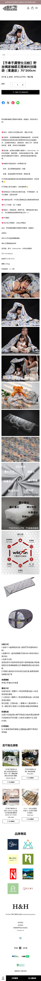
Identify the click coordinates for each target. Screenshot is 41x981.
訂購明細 (22, 729)
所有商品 (20, 922)
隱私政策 (24, 971)
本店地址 (20, 925)
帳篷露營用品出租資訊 (20, 927)
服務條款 (17, 971)
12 (3, 57)
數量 (3, 84)
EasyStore (32, 914)
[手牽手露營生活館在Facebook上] (20, 939)
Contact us (20, 930)
